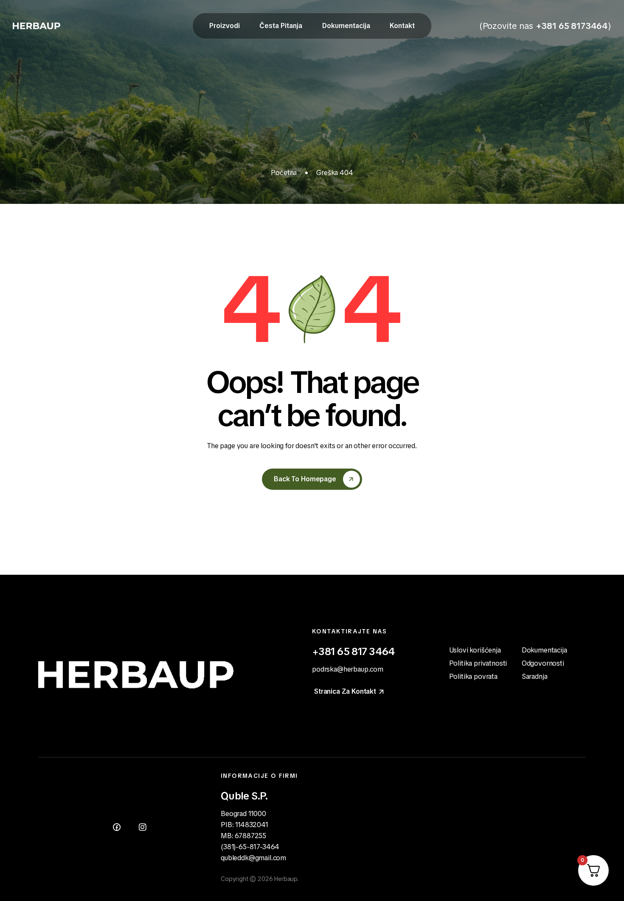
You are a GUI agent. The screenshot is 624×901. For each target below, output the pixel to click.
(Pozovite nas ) (545, 25)
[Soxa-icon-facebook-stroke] (116, 827)
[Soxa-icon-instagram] (142, 827)
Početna (284, 172)
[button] (349, 692)
